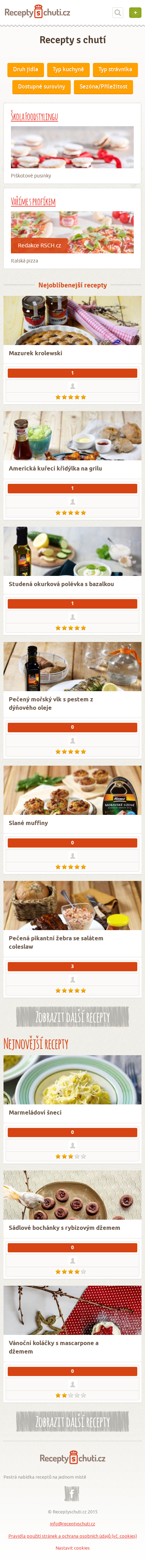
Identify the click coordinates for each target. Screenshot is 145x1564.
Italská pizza (24, 261)
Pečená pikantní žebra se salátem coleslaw (56, 943)
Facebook (71, 1488)
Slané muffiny (28, 823)
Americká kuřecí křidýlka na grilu (55, 469)
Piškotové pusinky (31, 176)
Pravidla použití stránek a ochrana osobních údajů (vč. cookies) (72, 1536)
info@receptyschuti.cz (72, 1523)
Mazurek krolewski (35, 354)
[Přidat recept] (135, 12)
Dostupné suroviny (41, 86)
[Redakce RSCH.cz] (72, 1145)
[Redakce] (72, 616)
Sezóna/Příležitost (103, 86)
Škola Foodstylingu (34, 115)
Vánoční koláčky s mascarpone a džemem (54, 1347)
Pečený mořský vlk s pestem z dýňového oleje (51, 704)
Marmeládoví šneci (35, 1113)
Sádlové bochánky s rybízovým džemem (64, 1228)
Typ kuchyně (68, 69)
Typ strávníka (115, 69)
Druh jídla (25, 69)
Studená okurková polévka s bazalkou (61, 584)
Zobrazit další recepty (73, 1015)
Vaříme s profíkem (33, 200)
